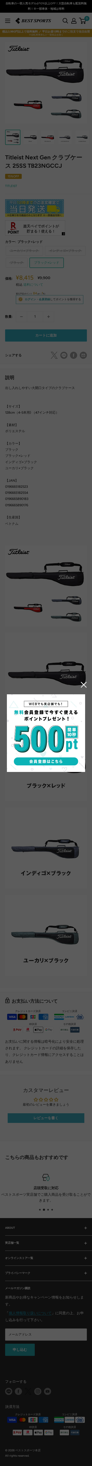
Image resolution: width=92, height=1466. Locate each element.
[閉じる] (84, 685)
